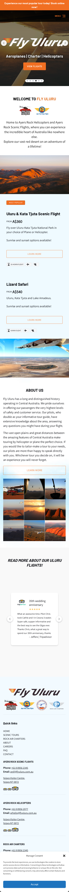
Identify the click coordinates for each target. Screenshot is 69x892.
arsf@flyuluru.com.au (21, 771)
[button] (64, 855)
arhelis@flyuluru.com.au (23, 813)
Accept (34, 884)
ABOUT (7, 742)
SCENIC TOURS (11, 735)
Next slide (65, 43)
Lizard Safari (17, 284)
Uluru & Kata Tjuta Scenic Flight (33, 213)
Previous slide (4, 43)
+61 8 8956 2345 (19, 768)
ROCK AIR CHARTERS (14, 738)
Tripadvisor (46, 637)
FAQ (5, 750)
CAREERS (8, 746)
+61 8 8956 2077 (19, 809)
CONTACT (8, 754)
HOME (6, 731)
